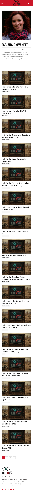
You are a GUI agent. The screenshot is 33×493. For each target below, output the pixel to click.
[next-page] (14, 457)
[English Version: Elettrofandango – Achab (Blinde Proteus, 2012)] (16, 413)
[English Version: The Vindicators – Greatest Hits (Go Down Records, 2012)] (16, 364)
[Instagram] (5, 489)
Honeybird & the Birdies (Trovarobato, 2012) (15, 255)
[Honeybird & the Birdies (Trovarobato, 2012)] (16, 246)
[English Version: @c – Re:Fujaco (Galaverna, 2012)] (16, 222)
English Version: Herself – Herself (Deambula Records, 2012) (15, 446)
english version (5, 91)
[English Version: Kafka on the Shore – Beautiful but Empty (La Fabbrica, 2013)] (16, 78)
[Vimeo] (8, 489)
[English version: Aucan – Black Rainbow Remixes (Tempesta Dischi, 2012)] (16, 316)
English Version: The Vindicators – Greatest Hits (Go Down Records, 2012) (15, 374)
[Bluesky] (13, 489)
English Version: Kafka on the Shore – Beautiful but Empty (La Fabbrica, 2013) (16, 87)
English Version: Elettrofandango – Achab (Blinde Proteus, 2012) (14, 422)
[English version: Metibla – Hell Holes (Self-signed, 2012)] (16, 388)
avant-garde (5, 115)
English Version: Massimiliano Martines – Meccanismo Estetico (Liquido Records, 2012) (16, 278)
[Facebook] (2, 489)
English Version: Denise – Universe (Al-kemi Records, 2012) (15, 160)
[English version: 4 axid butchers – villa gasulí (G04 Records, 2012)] (16, 198)
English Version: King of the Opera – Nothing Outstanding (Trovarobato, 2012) (15, 184)
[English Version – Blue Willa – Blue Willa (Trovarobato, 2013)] (16, 102)
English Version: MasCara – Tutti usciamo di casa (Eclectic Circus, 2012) (15, 350)
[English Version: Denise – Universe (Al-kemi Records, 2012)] (16, 150)
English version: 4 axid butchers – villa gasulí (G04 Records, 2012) (15, 208)
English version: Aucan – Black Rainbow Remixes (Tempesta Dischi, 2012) (16, 326)
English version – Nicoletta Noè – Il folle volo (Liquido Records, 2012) (15, 302)
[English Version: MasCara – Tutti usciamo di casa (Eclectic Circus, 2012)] (16, 340)
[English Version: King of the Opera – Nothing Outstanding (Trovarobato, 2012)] (16, 174)
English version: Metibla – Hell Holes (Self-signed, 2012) (15, 398)
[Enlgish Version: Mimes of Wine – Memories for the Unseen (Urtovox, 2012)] (16, 126)
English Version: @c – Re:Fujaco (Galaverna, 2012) (15, 232)
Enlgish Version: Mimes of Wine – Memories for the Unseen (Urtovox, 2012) (16, 136)
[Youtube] (11, 489)
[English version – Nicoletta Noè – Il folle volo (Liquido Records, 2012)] (16, 292)
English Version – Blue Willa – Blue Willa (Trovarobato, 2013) (14, 112)
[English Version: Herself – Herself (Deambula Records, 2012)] (16, 437)
